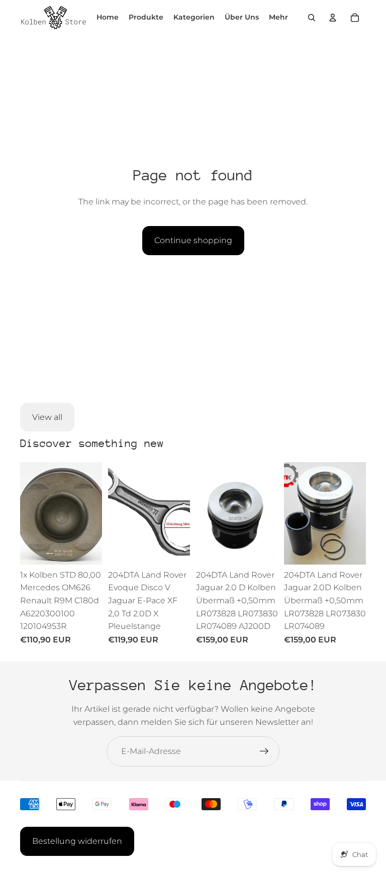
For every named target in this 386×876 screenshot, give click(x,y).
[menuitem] (278, 18)
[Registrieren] (264, 751)
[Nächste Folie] (94, 513)
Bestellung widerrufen (77, 841)
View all (47, 417)
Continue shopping (193, 240)
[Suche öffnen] (312, 18)
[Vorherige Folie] (28, 513)
